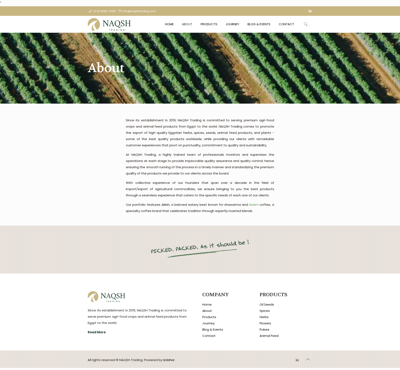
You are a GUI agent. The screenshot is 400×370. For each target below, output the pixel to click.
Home (207, 304)
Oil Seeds (267, 304)
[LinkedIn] (310, 11)
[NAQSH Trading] (109, 24)
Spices (265, 311)
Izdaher (169, 360)
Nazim (254, 204)
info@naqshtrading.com (139, 11)
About (207, 311)
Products (209, 317)
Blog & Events (212, 329)
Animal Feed (269, 336)
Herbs (264, 317)
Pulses (264, 329)
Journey (208, 323)
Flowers (265, 323)
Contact (209, 336)
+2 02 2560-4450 (104, 11)
